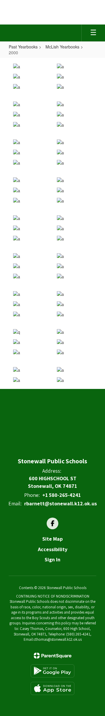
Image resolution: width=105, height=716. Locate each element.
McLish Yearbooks (62, 47)
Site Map (52, 538)
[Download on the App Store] (52, 688)
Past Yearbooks (23, 47)
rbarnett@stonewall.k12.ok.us (60, 503)
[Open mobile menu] (93, 33)
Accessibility (52, 549)
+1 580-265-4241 (61, 495)
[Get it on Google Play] (52, 670)
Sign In (52, 559)
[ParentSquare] (52, 655)
